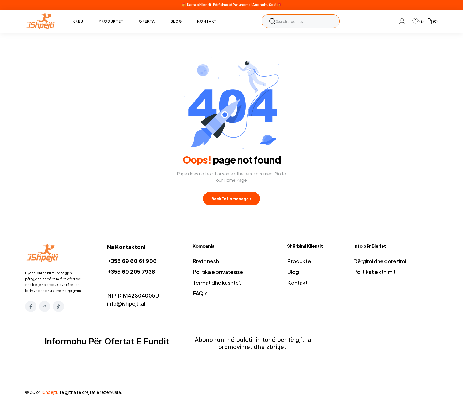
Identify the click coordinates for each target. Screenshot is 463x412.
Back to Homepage (230, 198)
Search (272, 21)
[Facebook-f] (30, 306)
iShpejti (49, 392)
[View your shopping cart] (429, 21)
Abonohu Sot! (264, 4)
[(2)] (415, 21)
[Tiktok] (58, 306)
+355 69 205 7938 (131, 272)
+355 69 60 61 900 (132, 261)
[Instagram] (44, 306)
